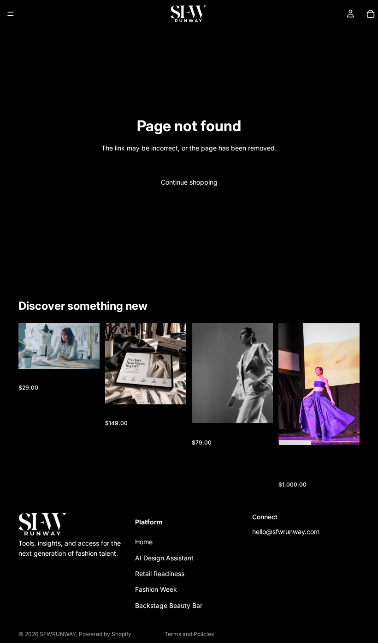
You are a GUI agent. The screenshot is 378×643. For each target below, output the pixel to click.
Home (144, 542)
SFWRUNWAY (58, 634)
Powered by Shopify (105, 634)
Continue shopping (189, 182)
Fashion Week (156, 589)
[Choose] (345, 430)
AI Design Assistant (164, 558)
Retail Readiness (159, 573)
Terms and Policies (189, 634)
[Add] (85, 354)
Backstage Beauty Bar (168, 605)
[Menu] (10, 13)
